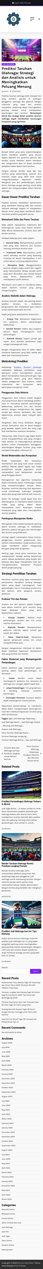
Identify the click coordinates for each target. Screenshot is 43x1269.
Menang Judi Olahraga (12, 726)
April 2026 (6, 1061)
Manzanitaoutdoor (25, 1263)
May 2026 (6, 1056)
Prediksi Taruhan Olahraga (27, 367)
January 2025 (7, 1128)
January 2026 (7, 1074)
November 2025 (8, 1083)
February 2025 (7, 1123)
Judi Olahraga (9, 64)
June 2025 (6, 1105)
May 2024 (6, 1163)
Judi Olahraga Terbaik (31, 722)
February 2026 (7, 1070)
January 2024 (7, 1181)
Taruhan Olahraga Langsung (14, 736)
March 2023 (7, 1199)
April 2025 (6, 1114)
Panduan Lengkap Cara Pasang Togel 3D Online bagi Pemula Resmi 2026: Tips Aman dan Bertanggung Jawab (21, 995)
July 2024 (5, 1155)
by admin (5, 91)
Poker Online (7, 1241)
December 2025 (8, 1079)
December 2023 (8, 1186)
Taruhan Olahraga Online (12, 740)
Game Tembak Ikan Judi (11, 1223)
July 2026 (6, 1047)
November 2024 (8, 1137)
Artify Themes (19, 1266)
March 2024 (6, 1172)
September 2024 (8, 1145)
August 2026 (7, 1043)
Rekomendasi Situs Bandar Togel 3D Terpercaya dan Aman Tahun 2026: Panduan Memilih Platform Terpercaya (21, 985)
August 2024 (7, 1150)
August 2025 (7, 1096)
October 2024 (7, 1141)
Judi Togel (6, 1236)
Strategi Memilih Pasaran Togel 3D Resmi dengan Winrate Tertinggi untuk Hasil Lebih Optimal (19, 1012)
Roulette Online (8, 1245)
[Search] (39, 19)
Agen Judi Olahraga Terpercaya (22, 718)
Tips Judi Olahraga (33, 740)
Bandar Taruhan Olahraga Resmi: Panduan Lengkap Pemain (18, 864)
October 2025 (7, 1087)
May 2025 (6, 1110)
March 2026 (7, 1065)
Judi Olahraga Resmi (11, 722)
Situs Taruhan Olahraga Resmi (15, 733)
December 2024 (8, 1132)
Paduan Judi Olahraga (11, 729)
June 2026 (6, 1052)
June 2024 (6, 1159)
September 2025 (8, 1092)
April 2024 (6, 1168)
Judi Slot (5, 1232)
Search (5, 967)
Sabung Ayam (7, 1250)
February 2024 (7, 1177)
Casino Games (7, 1218)
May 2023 (6, 1190)
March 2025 (6, 1119)
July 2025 (5, 1101)
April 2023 (6, 1195)
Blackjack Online (8, 1214)
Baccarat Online (8, 1209)
